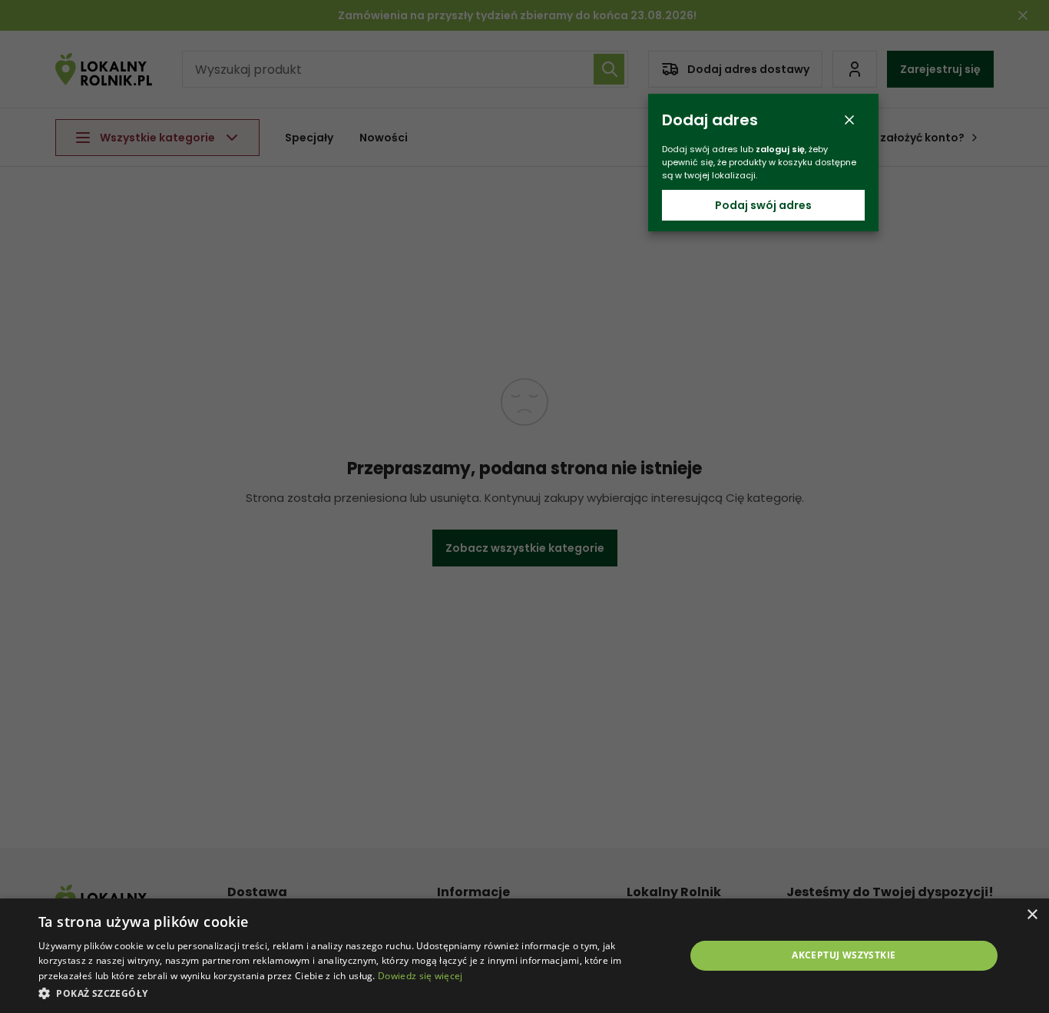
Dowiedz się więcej (420, 975)
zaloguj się (780, 149)
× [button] (1031, 915)
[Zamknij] (849, 120)
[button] (351, 992)
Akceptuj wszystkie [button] (843, 955)
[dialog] (524, 955)
